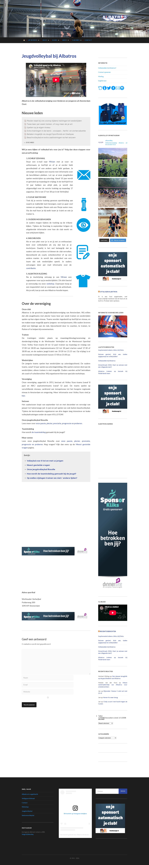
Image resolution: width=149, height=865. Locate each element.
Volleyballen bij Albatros (106, 361)
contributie (31, 268)
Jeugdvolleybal (27, 811)
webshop (50, 284)
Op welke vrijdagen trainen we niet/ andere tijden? (52, 478)
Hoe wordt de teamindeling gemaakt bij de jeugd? (51, 474)
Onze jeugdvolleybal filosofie (41, 469)
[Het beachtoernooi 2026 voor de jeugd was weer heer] (112, 192)
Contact (88, 40)
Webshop (25, 807)
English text (102, 81)
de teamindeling (39, 432)
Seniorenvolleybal (28, 815)
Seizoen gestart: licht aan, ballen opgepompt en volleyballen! (112, 355)
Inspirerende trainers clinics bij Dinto (111, 350)
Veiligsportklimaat (28, 798)
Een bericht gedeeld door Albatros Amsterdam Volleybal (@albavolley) (82, 835)
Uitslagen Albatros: (108, 292)
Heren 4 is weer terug (110, 697)
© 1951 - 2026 (74, 858)
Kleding (101, 76)
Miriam (52, 161)
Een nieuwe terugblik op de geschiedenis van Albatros (112, 677)
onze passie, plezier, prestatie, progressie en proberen (59, 423)
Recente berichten (108, 631)
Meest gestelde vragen (38, 465)
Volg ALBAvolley (28, 834)
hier (23, 396)
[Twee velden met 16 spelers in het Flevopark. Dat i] (112, 162)
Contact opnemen (104, 72)
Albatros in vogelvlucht (30, 794)
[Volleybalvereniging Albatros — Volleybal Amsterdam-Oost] (114, 18)
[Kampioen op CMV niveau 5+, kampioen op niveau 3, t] (112, 222)
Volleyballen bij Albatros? (107, 68)
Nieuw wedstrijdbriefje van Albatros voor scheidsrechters (112, 685)
